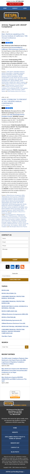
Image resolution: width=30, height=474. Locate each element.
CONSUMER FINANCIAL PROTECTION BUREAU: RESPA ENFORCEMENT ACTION (12, 76)
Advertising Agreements (10, 214)
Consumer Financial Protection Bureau (10, 217)
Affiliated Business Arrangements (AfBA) (15, 195)
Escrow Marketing (11, 88)
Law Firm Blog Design (14, 471)
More (25, 8)
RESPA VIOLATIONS (15, 208)
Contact (15, 8)
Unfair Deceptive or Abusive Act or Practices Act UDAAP (14, 83)
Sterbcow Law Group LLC (21, 467)
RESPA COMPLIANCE (9, 311)
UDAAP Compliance (20, 82)
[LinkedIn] (12, 267)
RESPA (17, 88)
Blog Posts (15, 452)
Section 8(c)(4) (6, 225)
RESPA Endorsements (12, 223)
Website (15, 432)
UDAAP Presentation (16, 89)
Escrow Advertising (14, 86)
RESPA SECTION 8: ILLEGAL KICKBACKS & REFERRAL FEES (15, 307)
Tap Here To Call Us (15, 4)
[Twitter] (7, 267)
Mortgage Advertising (16, 220)
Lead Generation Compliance (14, 219)
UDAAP (20, 225)
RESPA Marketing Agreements (15, 204)
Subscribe (15, 273)
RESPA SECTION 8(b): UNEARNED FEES (15, 326)
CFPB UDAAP (9, 71)
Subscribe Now (15, 279)
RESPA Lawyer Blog (15, 15)
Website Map (15, 443)
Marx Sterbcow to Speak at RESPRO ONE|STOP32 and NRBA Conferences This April (14, 379)
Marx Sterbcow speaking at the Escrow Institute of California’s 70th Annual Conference (15, 36)
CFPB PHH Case (21, 216)
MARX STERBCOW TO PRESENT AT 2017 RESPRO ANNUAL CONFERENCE (14, 101)
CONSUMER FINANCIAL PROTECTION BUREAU (13, 198)
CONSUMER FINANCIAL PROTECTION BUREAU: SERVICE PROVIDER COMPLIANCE (13, 331)
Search (26, 347)
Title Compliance (24, 88)
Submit (15, 259)
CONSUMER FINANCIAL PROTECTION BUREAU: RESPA (13, 297)
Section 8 (20, 223)
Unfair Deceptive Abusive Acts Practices (17, 91)
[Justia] (17, 267)
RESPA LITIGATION (8, 317)
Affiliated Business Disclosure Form (10, 196)
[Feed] (22, 267)
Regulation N (15, 222)
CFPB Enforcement (9, 85)
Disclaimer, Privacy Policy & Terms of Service (15, 437)
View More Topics (7, 336)
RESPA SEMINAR (15, 80)
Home (5, 8)
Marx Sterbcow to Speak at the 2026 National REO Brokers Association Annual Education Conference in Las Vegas (15, 370)
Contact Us (15, 447)
